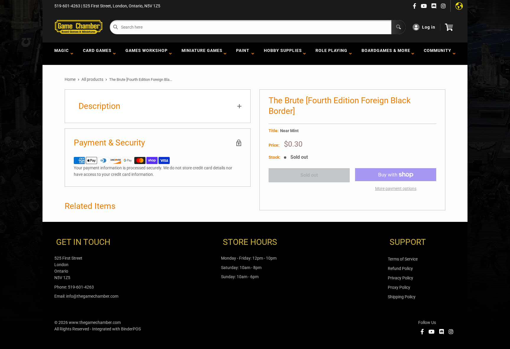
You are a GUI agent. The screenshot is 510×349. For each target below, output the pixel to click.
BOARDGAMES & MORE (386, 53)
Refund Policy (400, 268)
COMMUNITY (437, 53)
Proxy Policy (399, 287)
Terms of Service (403, 259)
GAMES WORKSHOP (146, 53)
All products (92, 79)
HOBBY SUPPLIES (283, 53)
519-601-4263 (81, 287)
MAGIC (61, 53)
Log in (428, 27)
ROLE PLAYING (331, 53)
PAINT (242, 53)
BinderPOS (131, 329)
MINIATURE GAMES (202, 53)
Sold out (309, 175)
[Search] (398, 27)
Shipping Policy (402, 296)
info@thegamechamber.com (92, 296)
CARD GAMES (97, 53)
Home (70, 79)
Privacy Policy (400, 278)
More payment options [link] (395, 188)
